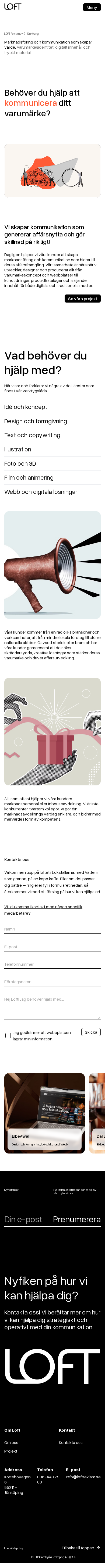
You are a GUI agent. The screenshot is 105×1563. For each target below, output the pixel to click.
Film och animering (29, 477)
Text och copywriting (32, 435)
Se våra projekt (82, 298)
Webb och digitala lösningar (40, 491)
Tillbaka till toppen (78, 1547)
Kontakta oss (71, 1442)
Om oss (11, 1442)
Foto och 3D (20, 463)
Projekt (10, 1451)
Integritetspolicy (13, 1548)
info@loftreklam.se (83, 1476)
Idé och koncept (25, 406)
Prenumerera (77, 1219)
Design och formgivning (35, 421)
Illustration (17, 449)
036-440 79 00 (48, 1479)
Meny (92, 7)
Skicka (91, 1032)
